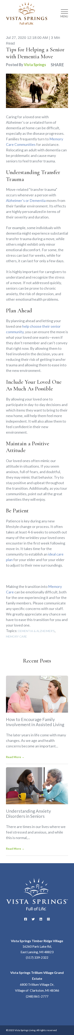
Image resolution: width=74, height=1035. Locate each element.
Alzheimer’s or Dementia (26, 200)
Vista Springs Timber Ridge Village (37, 941)
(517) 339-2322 (37, 957)
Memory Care (16, 636)
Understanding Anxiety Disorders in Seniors (28, 813)
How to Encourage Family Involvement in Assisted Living (35, 722)
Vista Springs (35, 64)
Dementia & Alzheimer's (36, 631)
